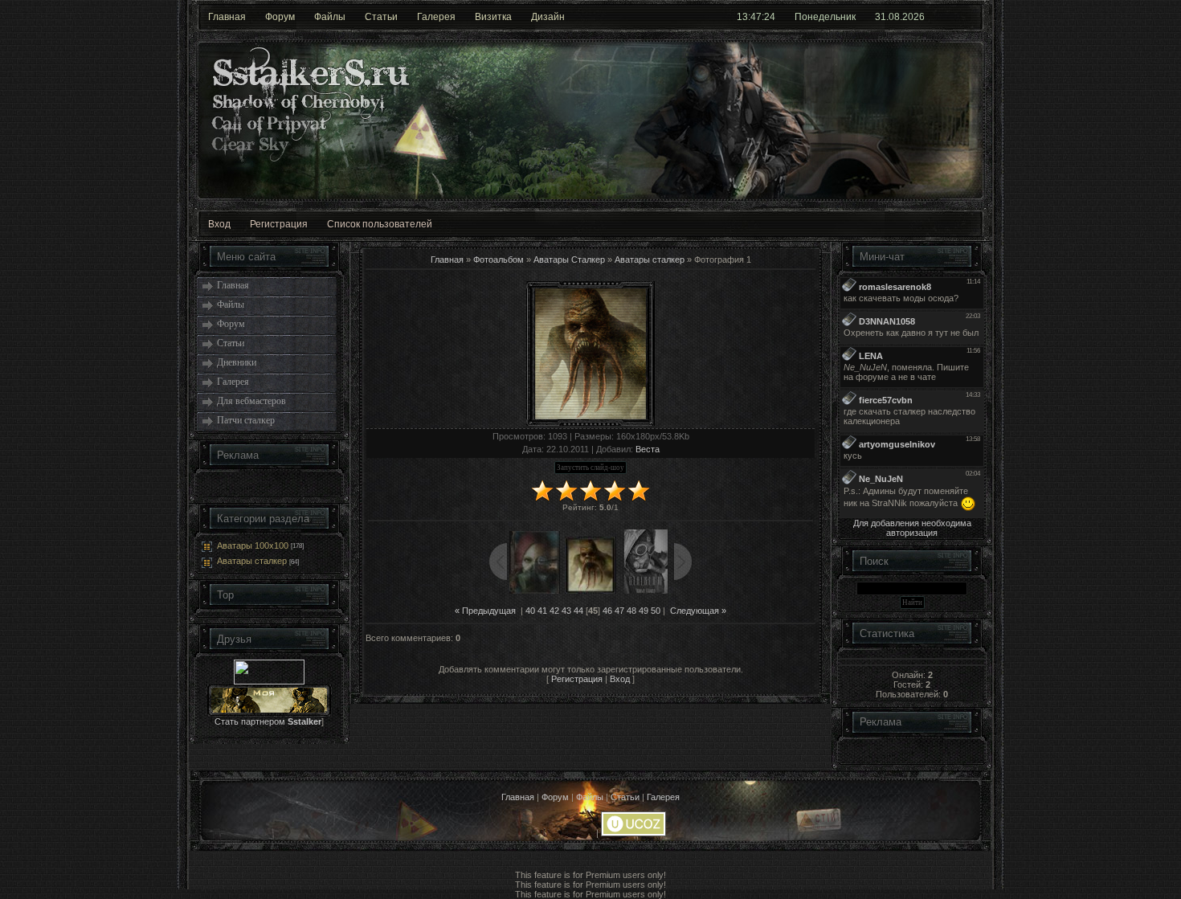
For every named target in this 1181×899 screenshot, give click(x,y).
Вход (219, 224)
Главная (227, 16)
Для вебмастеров (251, 401)
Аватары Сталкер (569, 259)
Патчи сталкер (246, 420)
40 (530, 610)
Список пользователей (379, 224)
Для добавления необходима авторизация (912, 527)
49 (643, 610)
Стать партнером (268, 721)
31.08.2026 (900, 16)
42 (554, 610)
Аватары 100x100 (252, 545)
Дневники (236, 362)
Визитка (493, 16)
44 (578, 610)
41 (542, 610)
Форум (280, 16)
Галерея (436, 16)
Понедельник (825, 16)
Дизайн (548, 16)
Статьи (381, 16)
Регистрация (279, 224)
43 (566, 610)
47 (619, 610)
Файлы (329, 16)
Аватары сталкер (252, 561)
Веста (647, 449)
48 (631, 610)
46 (607, 610)
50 (655, 610)
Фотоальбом (498, 259)
